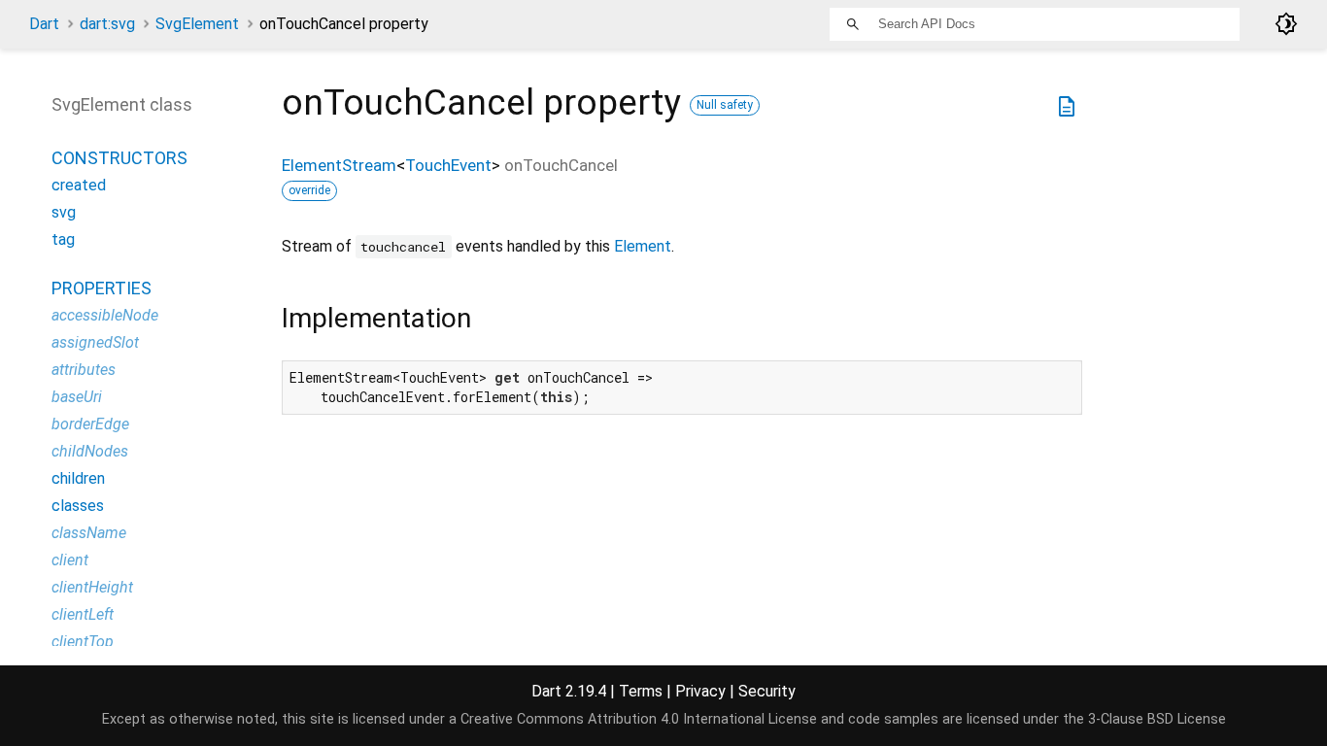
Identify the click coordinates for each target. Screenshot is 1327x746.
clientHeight (92, 587)
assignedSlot (95, 342)
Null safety (725, 105)
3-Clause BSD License (1157, 719)
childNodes (89, 451)
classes (77, 505)
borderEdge (90, 424)
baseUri (76, 397)
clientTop (82, 641)
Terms (641, 691)
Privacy (700, 691)
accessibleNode (104, 315)
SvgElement (197, 24)
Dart (44, 24)
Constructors (119, 158)
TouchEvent (448, 165)
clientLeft (82, 614)
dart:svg (107, 24)
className (88, 533)
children (78, 478)
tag (63, 239)
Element (642, 246)
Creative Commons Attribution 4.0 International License (638, 719)
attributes (83, 369)
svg (63, 212)
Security (767, 691)
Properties (101, 288)
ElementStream (339, 165)
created (78, 185)
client (69, 560)
